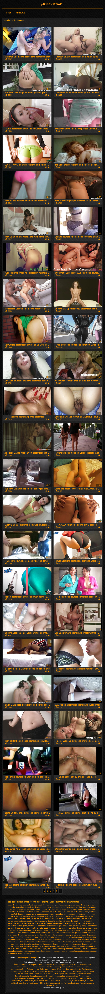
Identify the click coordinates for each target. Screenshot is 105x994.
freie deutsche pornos (26, 933)
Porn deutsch (85, 964)
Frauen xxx (67, 971)
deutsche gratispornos (85, 905)
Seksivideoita (39, 967)
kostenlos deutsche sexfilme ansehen (56, 939)
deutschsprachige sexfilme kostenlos (58, 930)
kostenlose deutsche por (75, 946)
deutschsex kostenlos (37, 926)
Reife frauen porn (41, 981)
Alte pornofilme (72, 976)
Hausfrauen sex (52, 985)
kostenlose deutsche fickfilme (60, 942)
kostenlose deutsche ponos (53, 946)
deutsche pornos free (79, 912)
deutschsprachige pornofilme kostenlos (60, 928)
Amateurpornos (33, 978)
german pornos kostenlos (85, 933)
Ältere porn (47, 964)
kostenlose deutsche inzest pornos (57, 944)
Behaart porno (33, 969)
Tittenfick (49, 967)
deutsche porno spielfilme (66, 909)
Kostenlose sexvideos (33, 974)
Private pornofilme (80, 971)
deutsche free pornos (46, 905)
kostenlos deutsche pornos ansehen (53, 937)
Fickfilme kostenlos (71, 983)
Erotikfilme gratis (22, 976)
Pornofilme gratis (87, 983)
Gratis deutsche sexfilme (21, 971)
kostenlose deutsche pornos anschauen (24, 951)
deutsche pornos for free (60, 912)
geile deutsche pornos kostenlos (61, 933)
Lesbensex (66, 981)
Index (8, 13)
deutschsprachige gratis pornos (59, 926)
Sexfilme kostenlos (39, 971)
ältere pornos (48, 974)
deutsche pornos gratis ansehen (50, 914)
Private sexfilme (84, 974)
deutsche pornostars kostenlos (71, 919)
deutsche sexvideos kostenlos (59, 923)
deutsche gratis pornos (65, 905)
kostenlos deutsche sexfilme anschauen (24, 939)
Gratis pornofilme (59, 978)
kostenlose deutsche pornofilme (60, 949)
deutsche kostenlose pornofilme (21, 907)
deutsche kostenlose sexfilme (70, 907)
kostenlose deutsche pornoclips (33, 949)
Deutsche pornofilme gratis (52, 3)
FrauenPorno (22, 983)
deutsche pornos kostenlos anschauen (38, 916)
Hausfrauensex (20, 978)
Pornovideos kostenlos (55, 976)
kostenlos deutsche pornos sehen (82, 937)
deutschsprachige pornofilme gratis (29, 928)
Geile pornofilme (35, 964)
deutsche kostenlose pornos (46, 907)
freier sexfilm (41, 933)
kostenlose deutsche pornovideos (82, 951)
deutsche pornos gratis (27, 914)
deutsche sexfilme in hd (75, 921)
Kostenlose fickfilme (37, 983)
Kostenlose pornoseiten (23, 967)
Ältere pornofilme (21, 964)
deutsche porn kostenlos (45, 909)
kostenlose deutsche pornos (85, 949)
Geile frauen (74, 964)
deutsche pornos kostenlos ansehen (69, 916)
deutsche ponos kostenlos (24, 909)
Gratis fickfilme (55, 981)
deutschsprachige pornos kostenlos (27, 930)
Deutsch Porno (27, 981)
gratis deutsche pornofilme (45, 935)
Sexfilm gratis (46, 978)
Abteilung (20, 13)
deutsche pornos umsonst (47, 919)
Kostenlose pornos (60, 964)
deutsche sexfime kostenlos (35, 923)
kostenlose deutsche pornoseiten (54, 951)
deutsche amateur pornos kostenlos (22, 905)
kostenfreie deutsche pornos (26, 937)
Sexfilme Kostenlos (73, 967)
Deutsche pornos (55, 971)
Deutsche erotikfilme (54, 983)
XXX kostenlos (71, 974)
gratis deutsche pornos (66, 935)
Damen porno (59, 967)
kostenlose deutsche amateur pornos (33, 942)
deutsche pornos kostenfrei (75, 914)
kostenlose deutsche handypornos (28, 944)
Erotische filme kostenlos (67, 969)
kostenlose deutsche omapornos (28, 946)
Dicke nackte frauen (48, 969)
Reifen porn (59, 974)
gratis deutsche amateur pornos (21, 935)
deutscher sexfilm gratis (17, 926)
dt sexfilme (78, 930)
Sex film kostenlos (85, 969)
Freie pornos (84, 976)
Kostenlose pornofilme (76, 978)
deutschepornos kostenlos (83, 923)
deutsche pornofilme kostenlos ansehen (33, 912)
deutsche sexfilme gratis (37, 921)
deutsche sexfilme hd (56, 921)
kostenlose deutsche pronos (19, 953)
